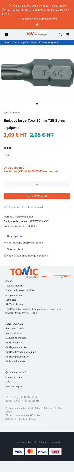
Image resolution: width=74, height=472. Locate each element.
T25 (7, 154)
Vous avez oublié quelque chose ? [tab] (27, 255)
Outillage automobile (16, 347)
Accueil (9, 281)
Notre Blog (10, 299)
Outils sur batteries (15, 361)
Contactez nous (13, 377)
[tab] (12, 236)
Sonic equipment (24, 216)
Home (7, 42)
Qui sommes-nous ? (15, 372)
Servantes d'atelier (15, 328)
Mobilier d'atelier (13, 333)
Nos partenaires (13, 295)
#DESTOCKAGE (39, 221)
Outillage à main (13, 342)
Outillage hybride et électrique (20, 352)
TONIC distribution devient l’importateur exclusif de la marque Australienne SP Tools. (33, 311)
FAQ (7, 381)
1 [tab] (37, 104)
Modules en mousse (15, 338)
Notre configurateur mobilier (19, 290)
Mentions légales (14, 386)
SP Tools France (14, 304)
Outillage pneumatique (17, 356)
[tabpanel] (37, 73)
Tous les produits (14, 285)
